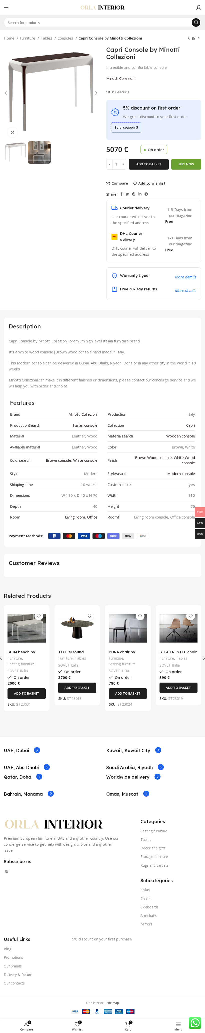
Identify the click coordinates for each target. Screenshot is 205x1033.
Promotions (13, 957)
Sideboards (149, 907)
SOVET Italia (18, 670)
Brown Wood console (153, 457)
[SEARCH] (196, 22)
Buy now (186, 164)
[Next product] (198, 38)
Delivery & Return (18, 974)
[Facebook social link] (121, 194)
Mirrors (146, 924)
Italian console (85, 425)
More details (185, 290)
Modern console (181, 473)
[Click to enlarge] (13, 132)
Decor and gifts (153, 848)
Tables (46, 38)
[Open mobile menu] (6, 8)
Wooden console (180, 435)
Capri (190, 425)
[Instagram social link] (7, 871)
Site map (113, 1003)
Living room (75, 517)
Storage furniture (154, 856)
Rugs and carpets (154, 865)
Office (92, 517)
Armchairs (148, 915)
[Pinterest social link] (133, 194)
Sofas (145, 889)
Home (10, 38)
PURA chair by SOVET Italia (122, 654)
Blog (7, 948)
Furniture (28, 38)
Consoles (66, 38)
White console (85, 460)
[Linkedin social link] (140, 194)
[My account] (199, 8)
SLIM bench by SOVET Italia (21, 654)
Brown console (58, 460)
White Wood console (184, 460)
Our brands (13, 966)
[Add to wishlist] (38, 616)
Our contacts (14, 983)
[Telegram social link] (146, 194)
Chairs (145, 898)
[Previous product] (188, 38)
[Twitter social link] (127, 194)
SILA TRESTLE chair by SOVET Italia (178, 654)
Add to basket (149, 164)
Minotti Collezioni (120, 78)
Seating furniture (21, 664)
